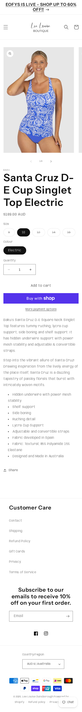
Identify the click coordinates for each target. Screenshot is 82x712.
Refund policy (36, 702)
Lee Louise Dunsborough (37, 696)
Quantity (9, 260)
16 (71, 233)
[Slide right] (51, 161)
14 (56, 233)
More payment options (41, 309)
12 (41, 233)
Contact (15, 520)
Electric (14, 250)
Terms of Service (22, 572)
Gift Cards (17, 551)
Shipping (16, 531)
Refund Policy (20, 541)
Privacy (15, 561)
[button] (6, 27)
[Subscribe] (68, 616)
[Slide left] (31, 161)
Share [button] (13, 470)
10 (23, 232)
